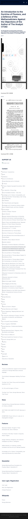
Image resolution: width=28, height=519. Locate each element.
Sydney (17, 516)
